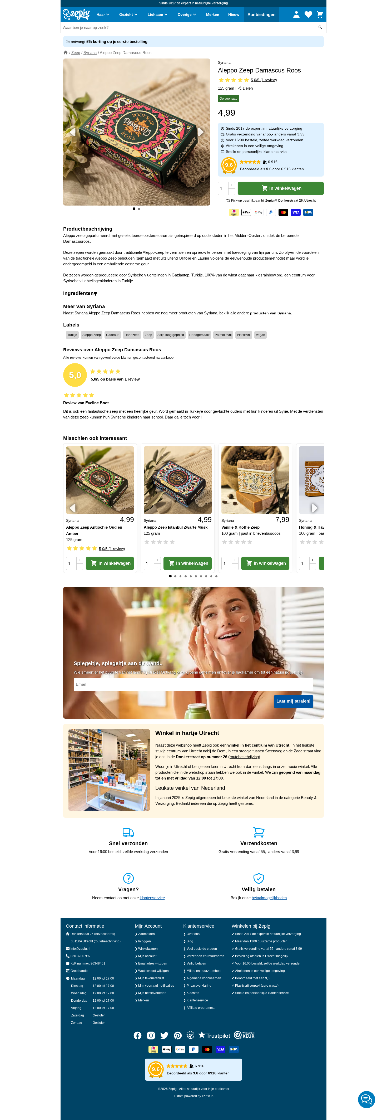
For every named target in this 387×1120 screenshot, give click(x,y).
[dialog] (193, 560)
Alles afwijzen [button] (202, 580)
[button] (127, 580)
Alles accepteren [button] (257, 580)
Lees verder (185, 563)
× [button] (290, 529)
